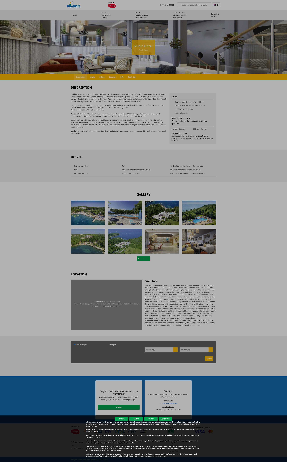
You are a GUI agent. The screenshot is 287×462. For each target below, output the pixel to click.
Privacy (151, 419)
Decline (136, 419)
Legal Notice (165, 419)
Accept (121, 419)
